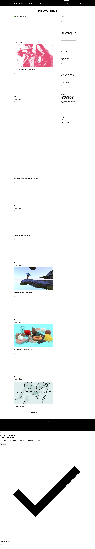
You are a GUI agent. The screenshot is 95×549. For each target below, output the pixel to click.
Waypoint (44, 3)
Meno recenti (34, 412)
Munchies (36, 3)
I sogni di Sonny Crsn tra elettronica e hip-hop (24, 98)
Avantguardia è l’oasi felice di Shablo (22, 40)
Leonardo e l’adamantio (19, 406)
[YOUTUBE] (50, 425)
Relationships (63, 94)
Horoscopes (63, 116)
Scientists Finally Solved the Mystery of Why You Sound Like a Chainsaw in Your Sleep (68, 75)
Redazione (20, 42)
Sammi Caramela (68, 104)
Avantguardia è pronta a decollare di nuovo (23, 349)
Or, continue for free (3, 444)
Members (48, 3)
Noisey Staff (21, 99)
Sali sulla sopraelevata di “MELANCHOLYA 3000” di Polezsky (28, 378)
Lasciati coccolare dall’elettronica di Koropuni (24, 69)
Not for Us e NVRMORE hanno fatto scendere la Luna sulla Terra (28, 207)
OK (0, 544)
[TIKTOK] (48, 425)
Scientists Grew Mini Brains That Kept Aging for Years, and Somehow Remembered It (68, 33)
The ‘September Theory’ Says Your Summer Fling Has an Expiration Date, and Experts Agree (67, 98)
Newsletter (69, 3)
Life (29, 3)
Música (15, 39)
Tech (32, 3)
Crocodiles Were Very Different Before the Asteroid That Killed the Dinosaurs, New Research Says (68, 53)
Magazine (23, 3)
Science (62, 30)
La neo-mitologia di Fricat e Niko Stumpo (23, 292)
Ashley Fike (67, 122)
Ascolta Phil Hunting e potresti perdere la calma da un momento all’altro (30, 264)
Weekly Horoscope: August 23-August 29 (68, 118)
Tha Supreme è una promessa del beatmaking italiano (26, 178)
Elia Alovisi (21, 379)
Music (40, 3)
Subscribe (64, 3)
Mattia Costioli (21, 408)
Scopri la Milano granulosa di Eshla (22, 235)
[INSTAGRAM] (46, 425)
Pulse (27, 3)
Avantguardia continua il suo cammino (22, 321)
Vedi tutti (62, 16)
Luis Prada (67, 82)
